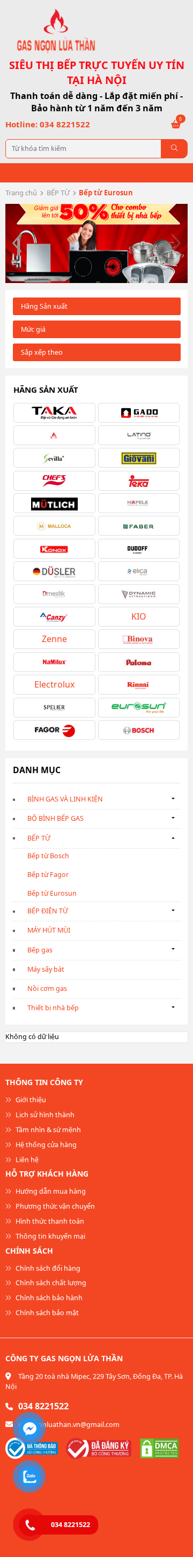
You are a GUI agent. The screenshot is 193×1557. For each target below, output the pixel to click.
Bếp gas (40, 950)
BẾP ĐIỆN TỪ (47, 910)
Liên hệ (26, 1159)
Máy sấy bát (45, 969)
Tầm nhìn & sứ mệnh (47, 1129)
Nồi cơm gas (47, 988)
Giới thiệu (30, 1099)
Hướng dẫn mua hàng (50, 1191)
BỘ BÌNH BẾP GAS (55, 818)
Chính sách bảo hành (48, 1297)
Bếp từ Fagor (48, 874)
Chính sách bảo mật (46, 1312)
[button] (17, 243)
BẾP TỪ (58, 192)
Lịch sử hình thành (44, 1114)
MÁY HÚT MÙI (48, 930)
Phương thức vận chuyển (54, 1206)
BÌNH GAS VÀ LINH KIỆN (65, 799)
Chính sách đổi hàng (47, 1268)
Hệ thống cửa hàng (45, 1144)
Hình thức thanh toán (49, 1221)
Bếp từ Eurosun (52, 893)
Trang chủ (21, 192)
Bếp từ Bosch (48, 855)
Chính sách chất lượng (50, 1282)
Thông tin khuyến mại (49, 1236)
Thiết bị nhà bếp (53, 1007)
